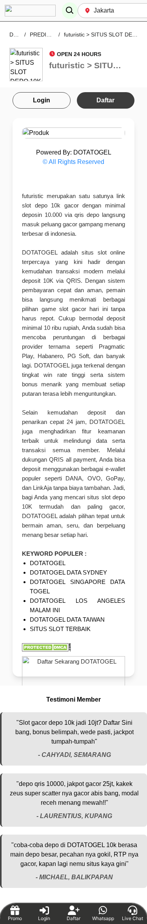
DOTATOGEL (47, 563)
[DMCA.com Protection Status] (73, 647)
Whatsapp (103, 918)
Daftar (105, 100)
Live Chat (132, 918)
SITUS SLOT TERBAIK (60, 629)
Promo (15, 918)
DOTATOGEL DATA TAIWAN (67, 619)
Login (41, 100)
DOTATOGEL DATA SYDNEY (68, 572)
